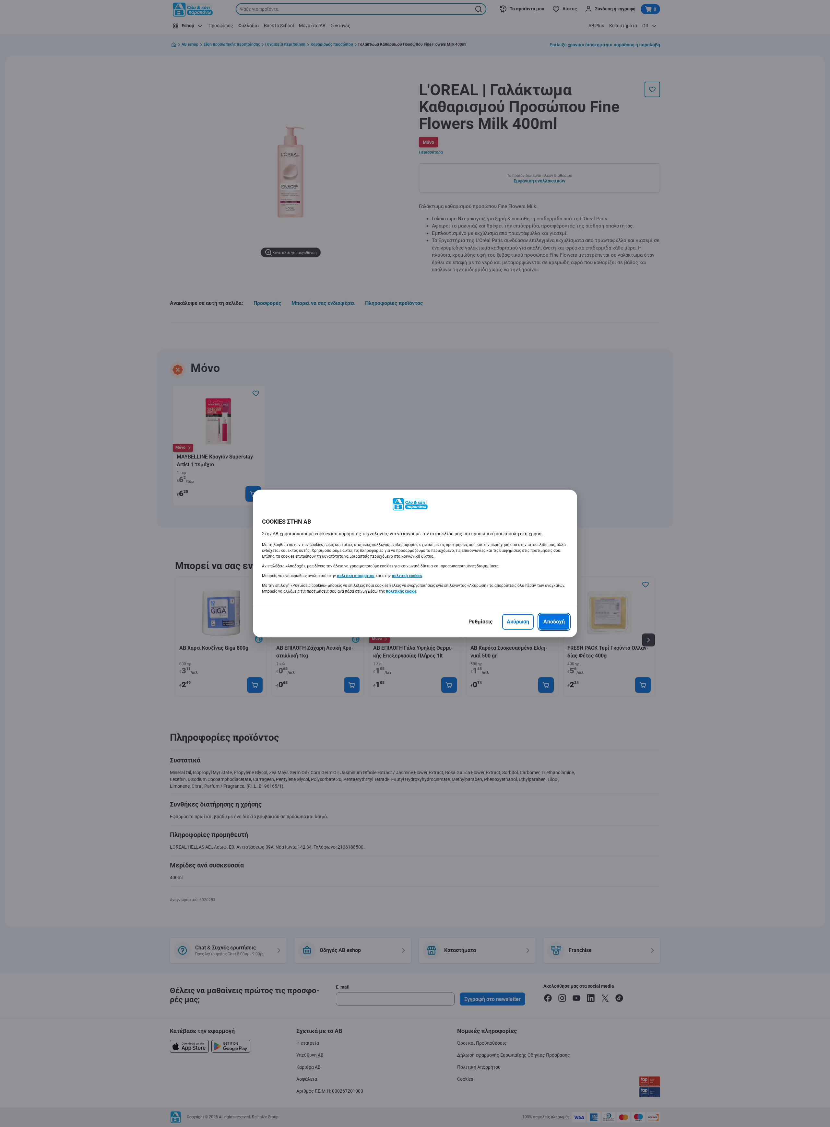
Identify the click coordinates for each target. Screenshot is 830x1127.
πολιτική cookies (407, 576)
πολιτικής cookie (401, 591)
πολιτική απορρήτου (355, 576)
